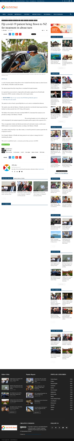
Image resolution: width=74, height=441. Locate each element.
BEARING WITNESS (56, 127)
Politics (52, 381)
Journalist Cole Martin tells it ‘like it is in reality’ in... (55, 139)
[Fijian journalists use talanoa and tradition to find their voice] (56, 185)
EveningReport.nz (33, 1)
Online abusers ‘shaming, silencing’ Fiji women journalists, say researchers (67, 191)
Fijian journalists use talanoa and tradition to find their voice (55, 191)
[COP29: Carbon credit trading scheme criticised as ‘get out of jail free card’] (67, 43)
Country (26, 14)
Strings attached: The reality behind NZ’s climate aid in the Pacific (55, 62)
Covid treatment (16, 152)
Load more (61, 68)
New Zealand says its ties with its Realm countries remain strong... (55, 278)
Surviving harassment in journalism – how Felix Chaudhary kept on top (67, 205)
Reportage (18, 14)
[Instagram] (15, 172)
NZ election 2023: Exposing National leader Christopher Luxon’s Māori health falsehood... (67, 100)
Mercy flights (27, 152)
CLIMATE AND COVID (57, 37)
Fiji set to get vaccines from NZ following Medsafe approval (20, 97)
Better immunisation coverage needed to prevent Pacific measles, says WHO (67, 86)
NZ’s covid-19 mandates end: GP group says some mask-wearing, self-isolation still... (55, 116)
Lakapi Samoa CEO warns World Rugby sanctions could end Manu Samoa (66, 241)
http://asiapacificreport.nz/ (16, 167)
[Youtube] (71, 1)
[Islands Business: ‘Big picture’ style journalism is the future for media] (56, 199)
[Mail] (65, 1)
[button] (70, 14)
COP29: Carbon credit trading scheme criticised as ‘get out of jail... (67, 49)
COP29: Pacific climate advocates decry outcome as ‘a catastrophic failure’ (56, 49)
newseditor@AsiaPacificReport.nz (33, 434)
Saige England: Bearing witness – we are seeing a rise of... (67, 152)
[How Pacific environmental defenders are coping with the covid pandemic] (67, 56)
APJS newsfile (53, 187)
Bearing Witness (65, 162)
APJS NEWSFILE (55, 178)
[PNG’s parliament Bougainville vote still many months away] (29, 395)
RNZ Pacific (31, 20)
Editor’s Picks (36, 14)
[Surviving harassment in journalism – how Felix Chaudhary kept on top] (67, 199)
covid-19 (22, 152)
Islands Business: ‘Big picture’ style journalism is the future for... (55, 205)
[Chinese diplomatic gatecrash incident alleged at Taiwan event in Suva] (67, 310)
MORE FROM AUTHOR (19, 178)
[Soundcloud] (17, 172)
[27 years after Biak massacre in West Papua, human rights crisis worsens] (56, 159)
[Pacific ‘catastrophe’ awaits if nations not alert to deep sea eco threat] (56, 234)
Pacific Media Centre (40, 1)
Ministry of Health (35, 152)
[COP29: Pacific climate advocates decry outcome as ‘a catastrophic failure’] (56, 43)
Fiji (19, 20)
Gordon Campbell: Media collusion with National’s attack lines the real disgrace (67, 302)
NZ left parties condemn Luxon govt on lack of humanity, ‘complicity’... (67, 343)
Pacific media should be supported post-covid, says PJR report (67, 116)
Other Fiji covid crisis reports (9, 99)
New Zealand (26, 20)
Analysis (10, 14)
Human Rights (54, 383)
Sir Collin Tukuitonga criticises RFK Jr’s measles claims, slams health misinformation (55, 86)
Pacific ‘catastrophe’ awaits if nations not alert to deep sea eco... (56, 240)
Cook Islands (53, 275)
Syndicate (35, 20)
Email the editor (41, 169)
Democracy (53, 403)
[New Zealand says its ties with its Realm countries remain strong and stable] (56, 272)
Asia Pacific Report (8, 148)
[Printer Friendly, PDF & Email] (6, 144)
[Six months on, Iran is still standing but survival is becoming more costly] (5, 408)
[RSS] (67, 1)
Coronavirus (10, 20)
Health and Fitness (4, 20)
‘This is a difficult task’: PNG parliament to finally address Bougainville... (40, 387)
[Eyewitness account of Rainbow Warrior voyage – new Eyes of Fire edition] (67, 159)
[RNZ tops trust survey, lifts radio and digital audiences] (29, 402)
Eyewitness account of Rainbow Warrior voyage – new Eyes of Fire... (67, 165)
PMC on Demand (58, 14)
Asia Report (4, 190)
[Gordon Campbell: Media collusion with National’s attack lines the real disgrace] (67, 296)
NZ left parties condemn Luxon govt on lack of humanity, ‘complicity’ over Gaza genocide (24, 194)
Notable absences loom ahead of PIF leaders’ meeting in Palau (66, 228)
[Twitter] (69, 1)
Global (22, 20)
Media (52, 396)
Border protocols (9, 152)
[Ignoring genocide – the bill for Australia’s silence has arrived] (56, 146)
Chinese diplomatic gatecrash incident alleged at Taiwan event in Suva (67, 317)
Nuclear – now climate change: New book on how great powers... (66, 139)
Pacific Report (15, 20)
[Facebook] (63, 1)
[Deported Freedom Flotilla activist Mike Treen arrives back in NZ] (56, 310)
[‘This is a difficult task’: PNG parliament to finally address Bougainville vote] (29, 387)
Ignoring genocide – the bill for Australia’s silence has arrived (56, 152)
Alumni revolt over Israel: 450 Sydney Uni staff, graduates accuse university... (67, 279)
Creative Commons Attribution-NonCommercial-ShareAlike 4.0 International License (33, 429)
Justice (52, 409)
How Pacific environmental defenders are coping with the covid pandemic (67, 62)
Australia (52, 299)
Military (52, 407)
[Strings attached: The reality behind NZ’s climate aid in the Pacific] (56, 56)
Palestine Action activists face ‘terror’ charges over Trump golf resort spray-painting (39, 194)
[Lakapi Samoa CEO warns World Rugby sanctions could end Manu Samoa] (67, 234)
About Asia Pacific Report (20, 1)
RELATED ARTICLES (7, 178)
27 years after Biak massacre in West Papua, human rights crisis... (55, 165)
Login (14, 1)
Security (52, 405)
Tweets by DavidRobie (61, 173)
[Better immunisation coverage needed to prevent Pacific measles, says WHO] (67, 80)
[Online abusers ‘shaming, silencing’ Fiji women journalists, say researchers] (67, 185)
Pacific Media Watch (55, 398)
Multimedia (47, 14)
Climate (52, 46)
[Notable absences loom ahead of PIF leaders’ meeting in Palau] (9, 186)
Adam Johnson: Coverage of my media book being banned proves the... (56, 228)
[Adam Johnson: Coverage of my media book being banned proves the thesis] (56, 221)
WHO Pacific (42, 152)
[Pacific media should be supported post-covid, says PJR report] (67, 109)
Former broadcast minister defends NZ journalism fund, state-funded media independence (55, 101)
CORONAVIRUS (55, 73)
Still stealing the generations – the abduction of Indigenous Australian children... (55, 302)
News (4, 14)
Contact (27, 1)
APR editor (5, 30)
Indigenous (53, 392)
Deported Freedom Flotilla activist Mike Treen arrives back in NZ (55, 316)
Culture (64, 237)
